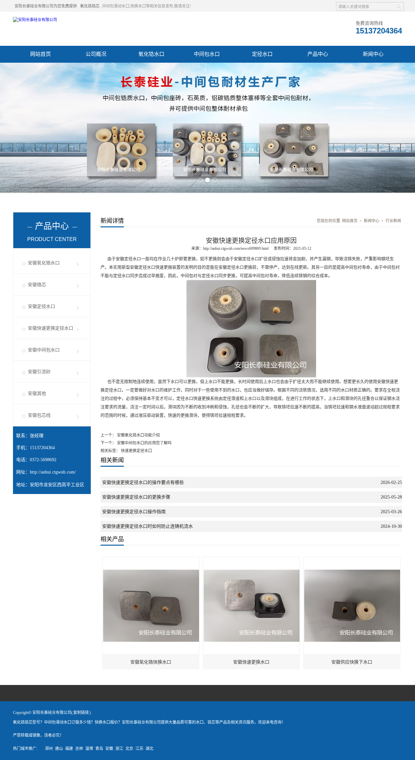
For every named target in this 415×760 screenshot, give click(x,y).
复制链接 (81, 712)
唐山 (59, 748)
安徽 (109, 748)
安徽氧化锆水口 (44, 262)
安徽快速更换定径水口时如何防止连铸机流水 (147, 526)
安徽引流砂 (39, 371)
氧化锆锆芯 (90, 6)
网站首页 (40, 54)
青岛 (99, 748)
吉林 (79, 748)
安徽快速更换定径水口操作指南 (134, 511)
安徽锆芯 (37, 284)
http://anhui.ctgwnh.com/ (53, 472)
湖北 (149, 748)
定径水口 (262, 54)
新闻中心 (373, 54)
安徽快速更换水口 (251, 662)
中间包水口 (207, 54)
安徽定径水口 (41, 306)
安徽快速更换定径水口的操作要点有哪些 (143, 482)
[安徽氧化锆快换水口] (151, 560)
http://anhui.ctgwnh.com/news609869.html (235, 248)
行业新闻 (393, 221)
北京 (129, 748)
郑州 (49, 748)
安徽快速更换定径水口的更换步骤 (136, 497)
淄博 (89, 748)
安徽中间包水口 (44, 350)
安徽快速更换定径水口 (50, 328)
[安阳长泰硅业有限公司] (35, 20)
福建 (69, 748)
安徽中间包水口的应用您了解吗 (144, 443)
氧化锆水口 (151, 54)
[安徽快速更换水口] (251, 560)
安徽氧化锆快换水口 (150, 662)
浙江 (119, 748)
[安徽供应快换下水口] (352, 560)
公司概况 (96, 54)
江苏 (139, 748)
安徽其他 (37, 393)
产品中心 (317, 54)
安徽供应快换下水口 (351, 662)
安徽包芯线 (39, 415)
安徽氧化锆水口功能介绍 (138, 435)
